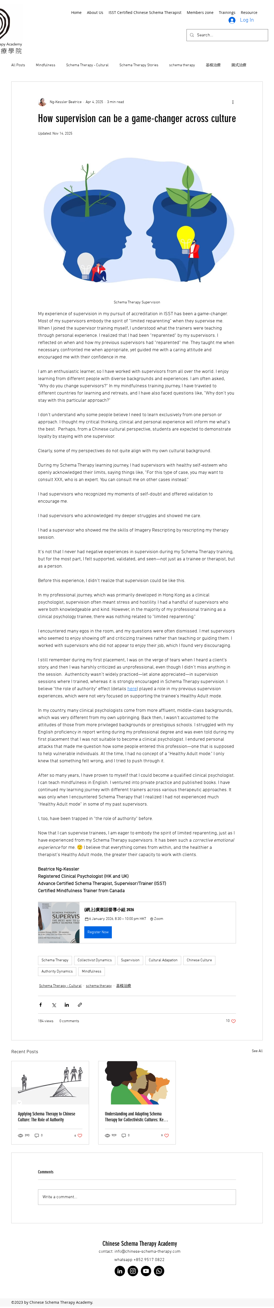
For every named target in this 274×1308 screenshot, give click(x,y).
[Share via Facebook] (40, 1004)
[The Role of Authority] (50, 1082)
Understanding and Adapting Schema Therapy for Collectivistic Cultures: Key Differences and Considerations (135, 1117)
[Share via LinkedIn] (66, 1004)
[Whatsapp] (159, 1271)
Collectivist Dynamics (95, 960)
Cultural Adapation (163, 960)
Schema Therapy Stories (138, 65)
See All (257, 1051)
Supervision (130, 960)
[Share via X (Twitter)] (53, 1004)
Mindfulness (45, 65)
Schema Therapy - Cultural (87, 65)
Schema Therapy (54, 960)
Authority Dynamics (57, 971)
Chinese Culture (199, 960)
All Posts (18, 65)
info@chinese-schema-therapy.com (148, 1251)
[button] (137, 922)
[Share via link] (79, 1004)
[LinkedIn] (120, 1271)
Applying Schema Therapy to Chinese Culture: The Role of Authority (46, 1117)
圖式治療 (238, 65)
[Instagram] (133, 1271)
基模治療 (213, 65)
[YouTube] (146, 1271)
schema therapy (182, 65)
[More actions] (233, 102)
